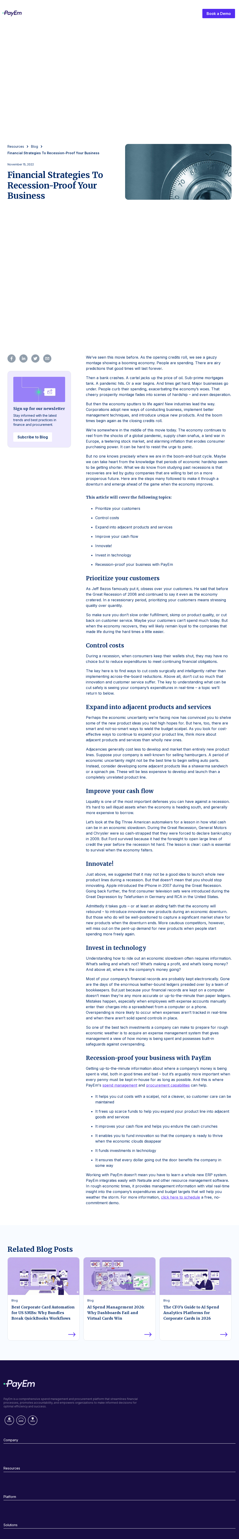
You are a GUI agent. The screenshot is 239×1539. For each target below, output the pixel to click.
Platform (10, 1497)
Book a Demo (219, 13)
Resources (12, 1468)
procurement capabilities (168, 1085)
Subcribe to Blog (33, 437)
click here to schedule (180, 1197)
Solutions (11, 1525)
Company (11, 1440)
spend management (119, 1085)
